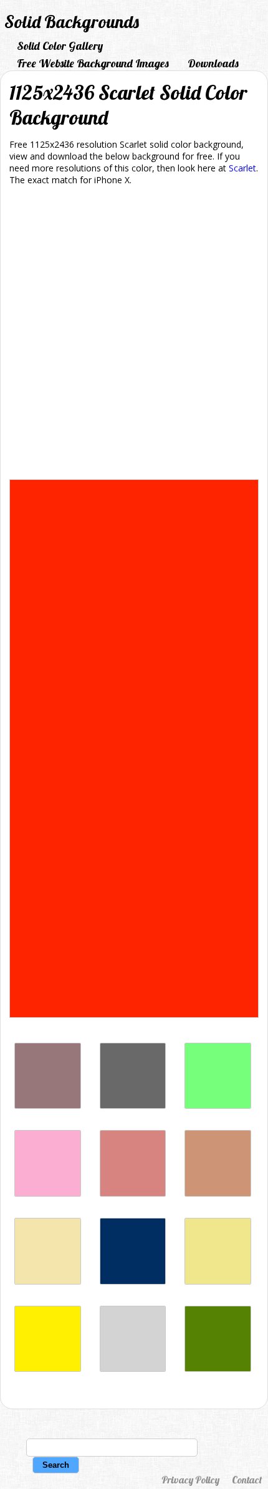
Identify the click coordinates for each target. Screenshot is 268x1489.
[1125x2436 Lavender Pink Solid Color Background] (47, 1193)
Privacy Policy (190, 1479)
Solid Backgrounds (71, 21)
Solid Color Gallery (60, 46)
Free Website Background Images (93, 63)
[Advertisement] (134, 335)
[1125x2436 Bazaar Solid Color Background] (47, 1105)
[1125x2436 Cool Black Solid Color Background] (133, 1281)
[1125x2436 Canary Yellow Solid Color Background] (47, 1368)
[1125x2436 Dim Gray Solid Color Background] (133, 1105)
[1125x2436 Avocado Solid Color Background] (217, 1368)
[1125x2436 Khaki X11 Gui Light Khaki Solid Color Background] (217, 1281)
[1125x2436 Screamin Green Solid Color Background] (217, 1105)
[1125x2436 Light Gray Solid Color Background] (133, 1368)
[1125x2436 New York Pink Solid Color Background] (133, 1193)
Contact (247, 1479)
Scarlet (242, 168)
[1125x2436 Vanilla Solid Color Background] (47, 1281)
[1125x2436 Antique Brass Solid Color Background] (217, 1193)
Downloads (213, 63)
